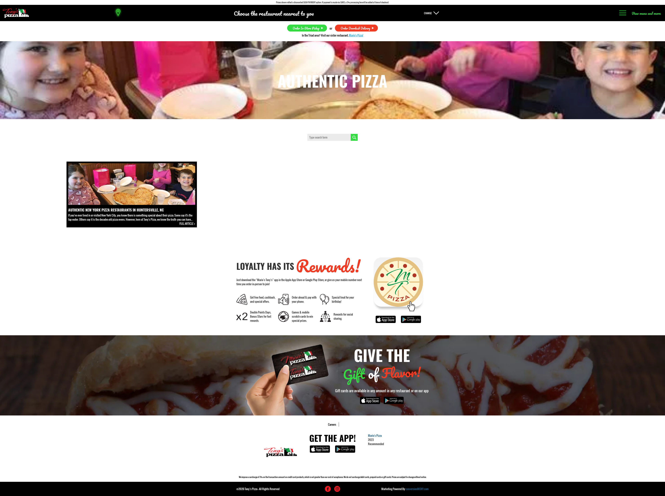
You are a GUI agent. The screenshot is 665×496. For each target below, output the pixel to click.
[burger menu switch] (622, 13)
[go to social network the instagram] (337, 489)
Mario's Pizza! (356, 35)
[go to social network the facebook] (328, 489)
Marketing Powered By (405, 489)
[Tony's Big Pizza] (16, 13)
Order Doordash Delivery (355, 28)
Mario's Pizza (375, 435)
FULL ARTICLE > (187, 224)
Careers (332, 424)
